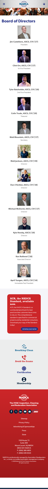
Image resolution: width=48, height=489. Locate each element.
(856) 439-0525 (25, 453)
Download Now (29, 329)
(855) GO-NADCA (24, 448)
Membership (24, 383)
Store (24, 434)
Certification (24, 372)
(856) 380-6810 (25, 450)
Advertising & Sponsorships (24, 426)
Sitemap (24, 418)
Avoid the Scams (24, 361)
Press (24, 430)
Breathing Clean (24, 350)
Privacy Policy (24, 422)
